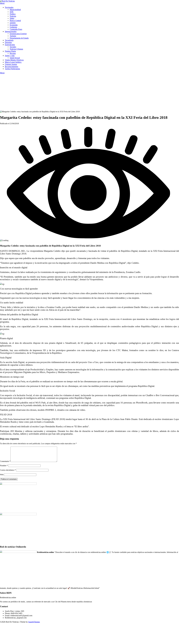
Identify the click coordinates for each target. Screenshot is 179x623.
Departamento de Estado (19, 38)
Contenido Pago (16, 29)
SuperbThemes (34, 622)
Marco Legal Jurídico (13, 62)
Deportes (8, 42)
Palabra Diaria (10, 51)
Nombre (4, 466)
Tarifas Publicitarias (12, 69)
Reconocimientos (11, 66)
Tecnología (9, 40)
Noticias (13, 16)
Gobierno (13, 27)
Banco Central (15, 20)
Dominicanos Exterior (18, 34)
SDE (12, 12)
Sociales (13, 47)
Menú (2, 3)
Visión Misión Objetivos (14, 60)
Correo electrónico (8, 470)
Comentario (5, 461)
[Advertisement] (89, 92)
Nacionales (9, 7)
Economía (14, 25)
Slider (12, 18)
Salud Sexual (15, 58)
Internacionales (10, 31)
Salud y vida (9, 56)
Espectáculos (10, 45)
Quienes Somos (11, 64)
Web (2, 475)
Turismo (13, 36)
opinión (13, 23)
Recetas (13, 53)
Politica (12, 14)
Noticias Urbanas (16, 49)
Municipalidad (15, 10)
